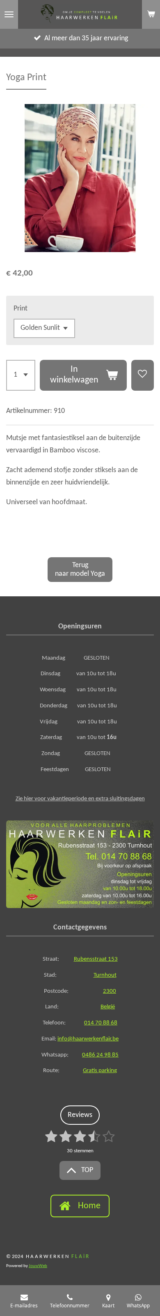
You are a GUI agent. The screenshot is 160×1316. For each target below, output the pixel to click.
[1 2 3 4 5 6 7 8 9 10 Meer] (20, 375)
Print (20, 308)
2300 (109, 991)
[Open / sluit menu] (9, 14)
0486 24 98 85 (100, 1055)
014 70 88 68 (100, 1023)
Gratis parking (100, 1071)
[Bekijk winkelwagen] (151, 14)
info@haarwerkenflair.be (88, 1039)
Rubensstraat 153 (96, 959)
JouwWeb (38, 1266)
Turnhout (105, 975)
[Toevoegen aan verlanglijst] (142, 375)
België (108, 1007)
